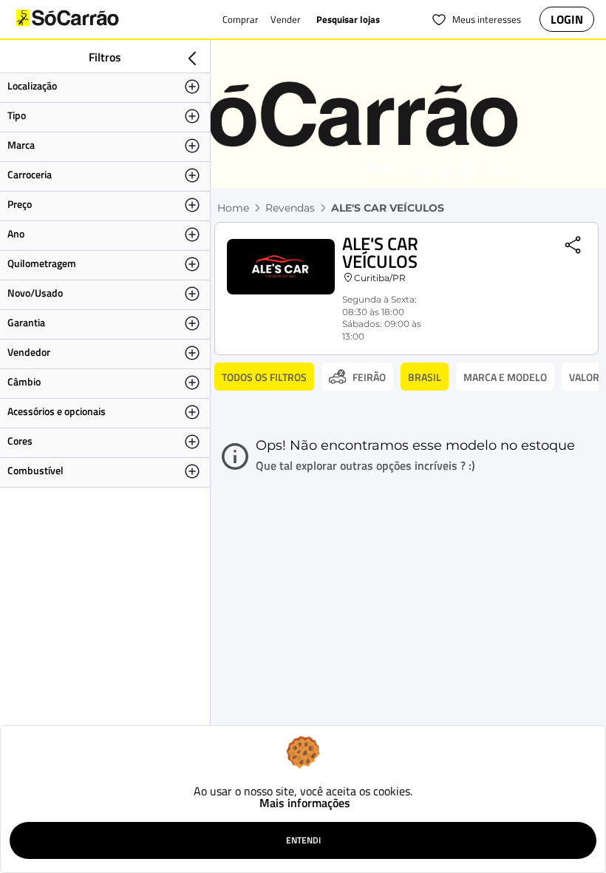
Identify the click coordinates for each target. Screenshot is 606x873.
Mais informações (304, 803)
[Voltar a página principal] (97, 19)
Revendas (290, 208)
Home (233, 208)
